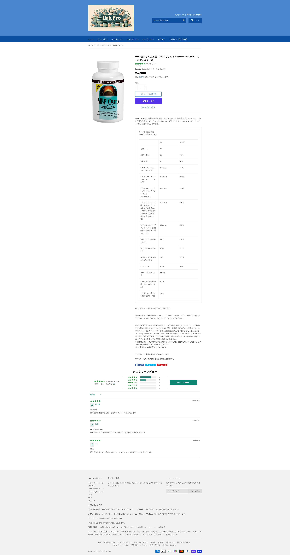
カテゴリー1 (116, 39)
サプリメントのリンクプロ (103, 551)
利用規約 (153, 542)
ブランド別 (101, 39)
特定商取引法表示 (109, 542)
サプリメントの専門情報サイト (150, 545)
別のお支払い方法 (148, 107)
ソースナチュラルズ (96, 488)
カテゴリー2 (132, 39)
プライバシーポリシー (124, 542)
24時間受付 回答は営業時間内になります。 (156, 509)
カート (196, 20)
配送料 (141, 77)
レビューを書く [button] (183, 382)
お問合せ (161, 39)
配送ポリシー (170, 542)
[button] (140, 64)
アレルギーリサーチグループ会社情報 (125, 545)
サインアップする (194, 491)
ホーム (90, 39)
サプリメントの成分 (169, 545)
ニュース (91, 501)
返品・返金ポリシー (140, 542)
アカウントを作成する (194, 15)
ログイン (178, 15)
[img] (95, 401)
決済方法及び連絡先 (183, 542)
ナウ (90, 498)
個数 (136, 83)
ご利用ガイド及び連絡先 (178, 39)
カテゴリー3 (147, 39)
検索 (99, 542)
